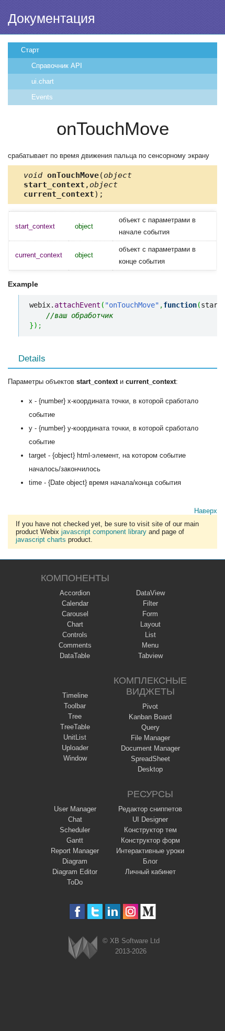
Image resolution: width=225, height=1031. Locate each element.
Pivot (150, 706)
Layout (150, 624)
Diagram (74, 861)
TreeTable (75, 727)
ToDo (75, 882)
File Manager (150, 738)
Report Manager (75, 851)
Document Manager (150, 748)
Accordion (75, 593)
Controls (74, 635)
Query (150, 727)
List (150, 635)
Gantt (74, 840)
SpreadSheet (150, 759)
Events (42, 97)
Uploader (75, 748)
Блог (150, 861)
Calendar (75, 603)
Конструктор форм (150, 840)
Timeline (75, 695)
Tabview (150, 656)
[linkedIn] (113, 911)
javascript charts (41, 539)
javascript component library (104, 532)
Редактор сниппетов (150, 809)
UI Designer (150, 819)
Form (150, 614)
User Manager (75, 809)
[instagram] (130, 911)
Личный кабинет (150, 872)
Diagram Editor (74, 872)
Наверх (205, 511)
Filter (150, 603)
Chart (75, 624)
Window (75, 758)
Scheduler (75, 830)
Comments (75, 645)
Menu (150, 645)
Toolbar (75, 706)
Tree (75, 716)
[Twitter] (95, 911)
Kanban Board (150, 717)
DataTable (75, 656)
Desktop (150, 769)
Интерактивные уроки (150, 851)
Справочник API (56, 66)
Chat (75, 819)
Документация (51, 18)
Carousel (75, 614)
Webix (83, 947)
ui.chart (42, 81)
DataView (150, 593)
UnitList (74, 737)
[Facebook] (77, 911)
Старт (30, 50)
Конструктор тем (150, 830)
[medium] (148, 911)
